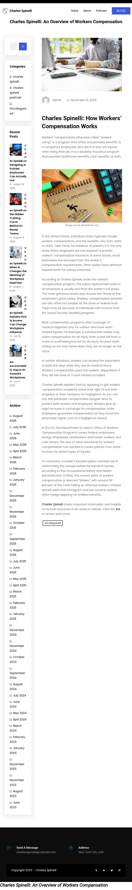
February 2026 (17, 471)
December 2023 (17, 766)
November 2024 (17, 648)
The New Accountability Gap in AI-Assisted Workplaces (18, 362)
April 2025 (19, 585)
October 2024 (17, 659)
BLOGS (121, 11)
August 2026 (16, 418)
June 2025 (15, 570)
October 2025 (17, 525)
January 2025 (17, 616)
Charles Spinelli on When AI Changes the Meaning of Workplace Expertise (18, 265)
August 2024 (16, 686)
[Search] (23, 46)
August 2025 (16, 552)
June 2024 (15, 704)
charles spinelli (16, 79)
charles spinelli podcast (16, 92)
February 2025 (17, 605)
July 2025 (19, 561)
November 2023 (17, 782)
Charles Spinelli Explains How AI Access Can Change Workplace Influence (18, 315)
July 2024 (19, 695)
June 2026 (15, 435)
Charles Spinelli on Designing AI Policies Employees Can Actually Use (18, 163)
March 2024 (16, 728)
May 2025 (19, 579)
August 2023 (16, 793)
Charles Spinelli (21, 11)
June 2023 (15, 805)
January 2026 (17, 482)
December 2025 (17, 498)
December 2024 (17, 632)
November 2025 (17, 514)
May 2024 (20, 713)
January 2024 (17, 750)
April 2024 (20, 719)
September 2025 (17, 541)
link (118, 509)
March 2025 (16, 594)
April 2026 (19, 451)
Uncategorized (18, 111)
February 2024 (17, 739)
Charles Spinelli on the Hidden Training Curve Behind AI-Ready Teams (18, 214)
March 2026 (16, 459)
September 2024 (17, 675)
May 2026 (19, 445)
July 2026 (19, 427)
